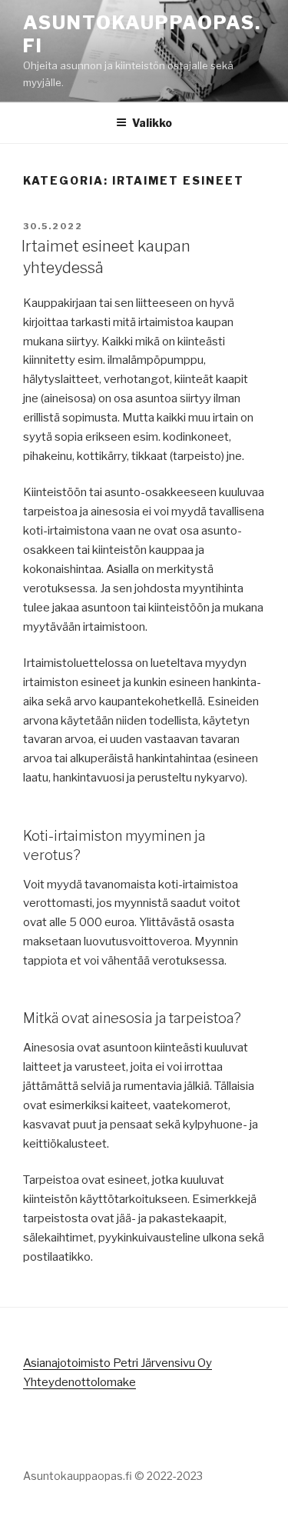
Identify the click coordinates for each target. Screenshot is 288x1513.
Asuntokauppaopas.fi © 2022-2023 (113, 1475)
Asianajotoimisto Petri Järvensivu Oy (117, 1363)
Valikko (152, 122)
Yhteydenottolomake (79, 1382)
